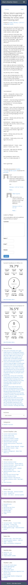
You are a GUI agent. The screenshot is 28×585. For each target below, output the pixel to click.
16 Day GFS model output (10, 565)
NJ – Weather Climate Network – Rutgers (14, 446)
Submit (6, 256)
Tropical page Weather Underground (13, 576)
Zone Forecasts (7, 482)
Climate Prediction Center (10, 462)
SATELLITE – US (8, 552)
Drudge (5, 505)
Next (22, 9)
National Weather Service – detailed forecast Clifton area (12, 469)
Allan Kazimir (10, 24)
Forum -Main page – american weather (13, 491)
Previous (7, 9)
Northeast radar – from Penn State (12, 538)
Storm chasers (7, 574)
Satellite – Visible (8, 554)
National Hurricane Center (10, 466)
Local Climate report (9, 569)
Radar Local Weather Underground (12, 543)
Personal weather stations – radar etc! (13, 540)
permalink (6, 172)
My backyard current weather (11, 440)
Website (6, 250)
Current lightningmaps (9, 566)
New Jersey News (8, 509)
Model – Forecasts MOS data (11, 526)
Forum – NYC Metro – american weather (14, 495)
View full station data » (9, 299)
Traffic (5, 513)
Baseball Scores (8, 504)
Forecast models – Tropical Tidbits (12, 523)
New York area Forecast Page (11, 474)
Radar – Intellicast (8, 541)
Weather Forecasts (8, 424)
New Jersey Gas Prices (9, 507)
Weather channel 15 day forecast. (12, 477)
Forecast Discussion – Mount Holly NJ (13, 463)
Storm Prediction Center (10, 476)
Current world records (9, 437)
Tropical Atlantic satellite (10, 555)
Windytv (5, 577)
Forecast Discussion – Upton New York (13, 465)
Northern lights (7, 510)
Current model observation (10, 434)
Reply (11, 190)
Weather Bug (7, 449)
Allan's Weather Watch (9, 2)
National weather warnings (10, 441)
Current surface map (9, 435)
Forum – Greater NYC (9, 493)
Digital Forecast (7, 568)
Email (5, 244)
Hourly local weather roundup (11, 438)
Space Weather (7, 512)
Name (6, 238)
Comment (6, 221)
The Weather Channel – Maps (11, 448)
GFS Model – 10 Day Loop (10, 524)
